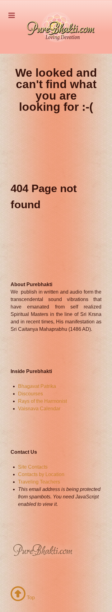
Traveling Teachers (39, 481)
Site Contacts (33, 467)
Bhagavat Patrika (37, 386)
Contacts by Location (41, 474)
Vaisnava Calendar (39, 408)
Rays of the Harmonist (42, 401)
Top (30, 597)
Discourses (30, 393)
